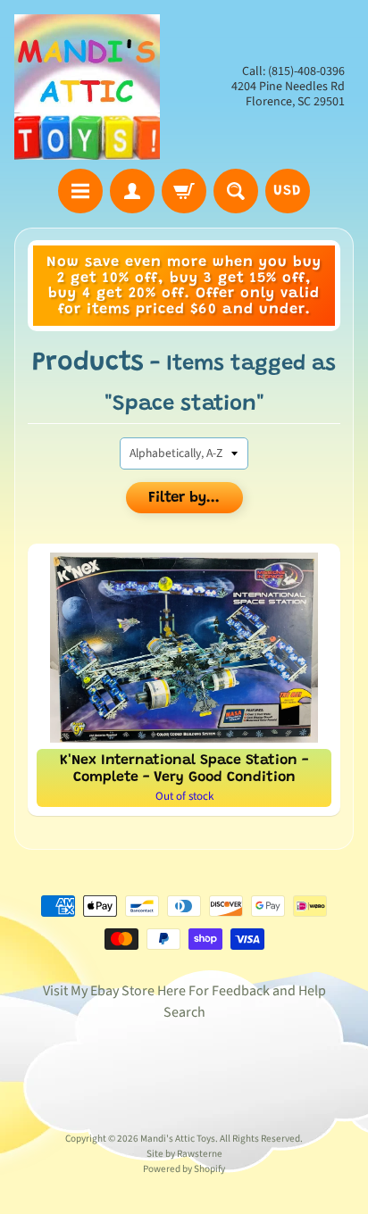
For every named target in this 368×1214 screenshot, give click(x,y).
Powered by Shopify (184, 1169)
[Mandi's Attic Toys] (87, 87)
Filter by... (184, 498)
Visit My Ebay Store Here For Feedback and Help (184, 991)
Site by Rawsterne (184, 1153)
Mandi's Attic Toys (177, 1138)
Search (184, 1012)
